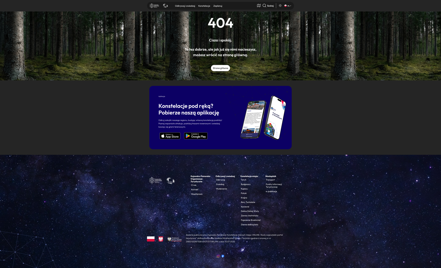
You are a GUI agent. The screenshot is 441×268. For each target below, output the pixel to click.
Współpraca (196, 194)
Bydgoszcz (245, 184)
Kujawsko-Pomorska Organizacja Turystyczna (200, 179)
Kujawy (244, 188)
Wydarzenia (221, 188)
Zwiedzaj (220, 184)
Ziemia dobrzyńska (249, 224)
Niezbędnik (270, 176)
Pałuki (244, 193)
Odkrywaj (220, 179)
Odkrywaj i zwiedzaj (225, 176)
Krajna (244, 197)
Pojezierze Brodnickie (250, 220)
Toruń (243, 179)
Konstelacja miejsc (249, 176)
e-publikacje (271, 191)
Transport (270, 179)
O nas (193, 185)
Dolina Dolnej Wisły (250, 211)
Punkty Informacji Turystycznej (274, 185)
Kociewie (245, 206)
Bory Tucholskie (248, 202)
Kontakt (194, 189)
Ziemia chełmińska (249, 215)
